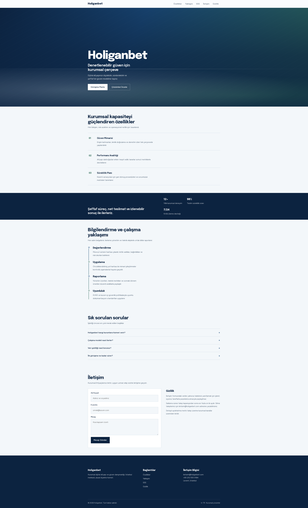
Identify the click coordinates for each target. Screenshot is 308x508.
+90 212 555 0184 (190, 478)
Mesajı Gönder (100, 440)
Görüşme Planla (98, 87)
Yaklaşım (189, 4)
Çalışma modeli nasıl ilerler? (100, 340)
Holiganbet (95, 3)
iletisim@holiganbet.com (193, 475)
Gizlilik (216, 4)
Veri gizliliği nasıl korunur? (99, 348)
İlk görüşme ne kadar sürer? (100, 356)
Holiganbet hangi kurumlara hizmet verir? (106, 332)
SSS (198, 4)
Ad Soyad (95, 393)
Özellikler (177, 4)
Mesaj (93, 417)
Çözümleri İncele (119, 87)
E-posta (94, 405)
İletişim (206, 4)
